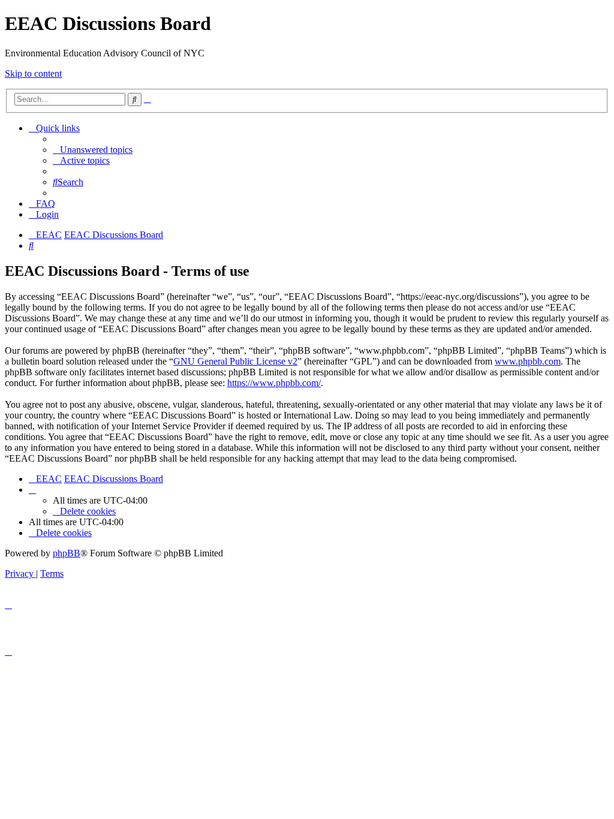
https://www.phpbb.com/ (274, 383)
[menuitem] (93, 149)
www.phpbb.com (528, 361)
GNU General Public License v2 (235, 361)
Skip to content (33, 73)
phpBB (66, 553)
